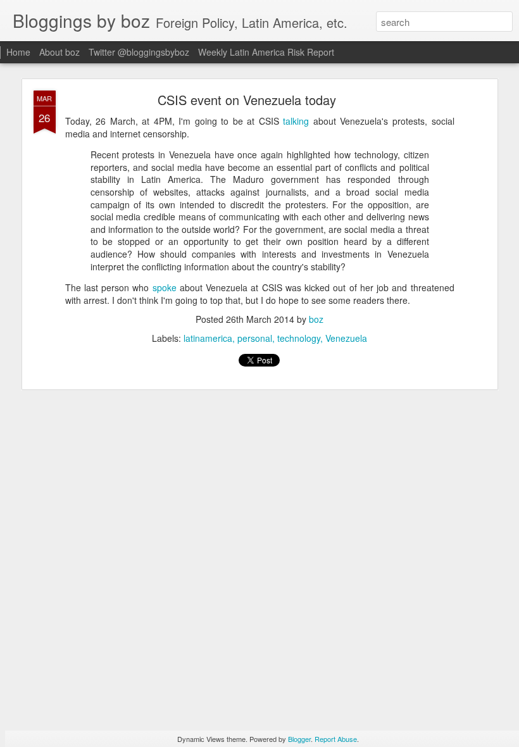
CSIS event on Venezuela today (247, 100)
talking (296, 121)
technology (298, 338)
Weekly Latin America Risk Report (266, 52)
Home (18, 52)
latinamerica (208, 338)
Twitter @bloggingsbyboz (139, 52)
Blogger (299, 739)
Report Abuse (336, 739)
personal (254, 338)
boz (316, 319)
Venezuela (346, 338)
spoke (165, 287)
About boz (59, 52)
